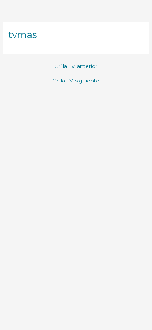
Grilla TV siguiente (75, 81)
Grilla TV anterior (75, 66)
